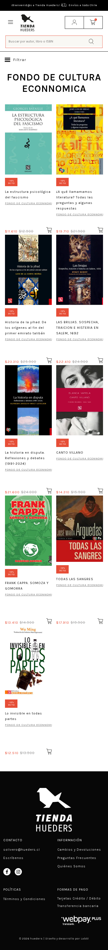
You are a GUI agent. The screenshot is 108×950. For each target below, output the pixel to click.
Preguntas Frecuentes (76, 858)
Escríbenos (13, 858)
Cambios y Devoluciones (79, 850)
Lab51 (85, 938)
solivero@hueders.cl (21, 850)
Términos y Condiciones (24, 899)
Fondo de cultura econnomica (28, 203)
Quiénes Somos (71, 866)
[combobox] (54, 41)
